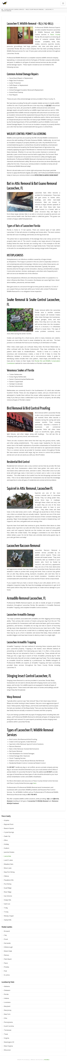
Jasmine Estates (9, 852)
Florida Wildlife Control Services (14, 9)
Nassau (6, 955)
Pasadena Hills (9, 880)
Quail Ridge (7, 888)
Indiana (6, 998)
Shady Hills (7, 900)
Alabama (7, 986)
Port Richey (7, 884)
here (34, 783)
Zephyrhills (7, 920)
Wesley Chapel (9, 916)
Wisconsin (7, 1050)
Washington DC (9, 1042)
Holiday (6, 844)
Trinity (6, 912)
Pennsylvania (8, 1022)
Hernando (7, 943)
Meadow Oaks (8, 864)
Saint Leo (7, 904)
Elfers (6, 840)
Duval (6, 939)
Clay (5, 935)
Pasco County (55, 34)
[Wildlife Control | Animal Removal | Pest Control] (5, 3)
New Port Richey (9, 872)
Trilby (6, 908)
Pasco (6, 963)
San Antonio (8, 896)
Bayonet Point (8, 824)
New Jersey (7, 1010)
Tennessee (7, 1030)
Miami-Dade (8, 951)
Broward (7, 931)
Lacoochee (7, 856)
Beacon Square (9, 828)
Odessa (6, 876)
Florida (6, 994)
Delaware (7, 990)
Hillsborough (8, 947)
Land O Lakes (8, 860)
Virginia (6, 1038)
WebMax (46, 1059)
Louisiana (7, 1002)
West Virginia (8, 1046)
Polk (5, 971)
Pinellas (6, 967)
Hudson (6, 848)
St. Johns (7, 975)
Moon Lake (7, 868)
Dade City (7, 836)
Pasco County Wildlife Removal (35, 9)
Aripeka (6, 820)
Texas (6, 1034)
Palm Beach (8, 959)
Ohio (5, 1018)
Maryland (7, 1006)
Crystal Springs (9, 832)
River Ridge (7, 892)
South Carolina (9, 1026)
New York (7, 1014)
